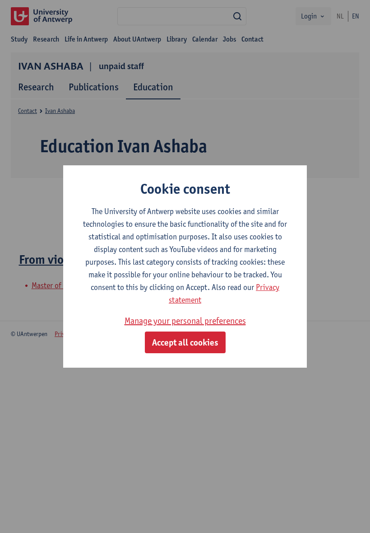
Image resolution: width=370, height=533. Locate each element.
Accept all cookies (185, 342)
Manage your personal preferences (185, 320)
